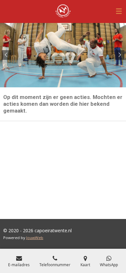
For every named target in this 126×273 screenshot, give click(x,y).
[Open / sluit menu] (119, 11)
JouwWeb (34, 237)
